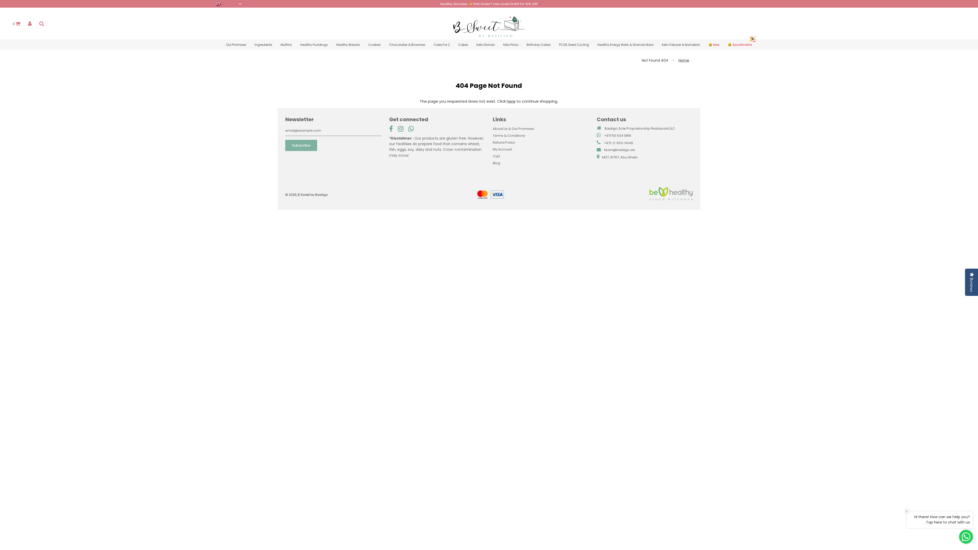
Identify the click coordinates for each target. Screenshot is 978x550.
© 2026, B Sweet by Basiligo (306, 195)
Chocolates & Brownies (407, 45)
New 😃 (714, 45)
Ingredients (263, 45)
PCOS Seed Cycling (574, 45)
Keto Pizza (510, 45)
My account (502, 149)
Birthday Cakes (539, 45)
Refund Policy (504, 142)
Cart (496, 156)
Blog (496, 163)
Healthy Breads (348, 45)
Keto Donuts (486, 45)
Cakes (463, 45)
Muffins (286, 45)
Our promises (236, 45)
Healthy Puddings (314, 45)
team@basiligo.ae (619, 149)
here (511, 101)
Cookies (374, 45)
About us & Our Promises (513, 128)
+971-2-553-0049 (618, 143)
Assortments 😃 (740, 45)
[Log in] (30, 23)
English (209, 3)
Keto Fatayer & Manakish (681, 45)
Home (683, 60)
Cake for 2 (442, 45)
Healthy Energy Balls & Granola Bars (625, 45)
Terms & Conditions (509, 135)
